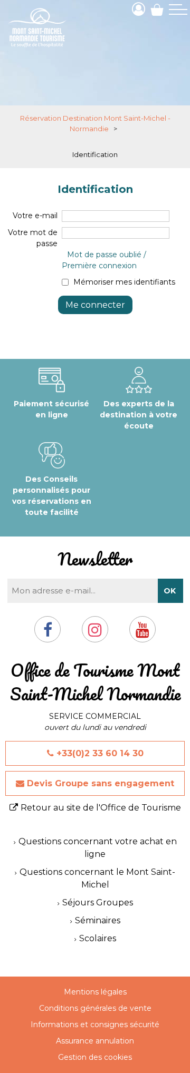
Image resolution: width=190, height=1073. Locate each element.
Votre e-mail (35, 215)
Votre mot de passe (33, 238)
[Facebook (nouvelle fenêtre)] (47, 633)
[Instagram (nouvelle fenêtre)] (95, 633)
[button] (157, 9)
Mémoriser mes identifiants (124, 282)
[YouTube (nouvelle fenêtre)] (142, 633)
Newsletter (95, 559)
